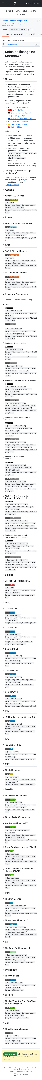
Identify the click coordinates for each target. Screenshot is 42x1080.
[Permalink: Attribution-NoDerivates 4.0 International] (3, 457)
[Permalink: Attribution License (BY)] (3, 823)
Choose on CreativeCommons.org (18, 300)
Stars (31, 34)
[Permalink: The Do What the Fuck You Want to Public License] (3, 1002)
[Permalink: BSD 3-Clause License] (3, 251)
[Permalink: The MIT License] (3, 770)
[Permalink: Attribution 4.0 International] (3, 343)
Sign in (28, 3)
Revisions (18, 34)
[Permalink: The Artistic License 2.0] (3, 920)
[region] (21, 547)
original (25, 180)
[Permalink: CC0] (3, 304)
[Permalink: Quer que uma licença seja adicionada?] (3, 171)
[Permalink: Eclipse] (3, 574)
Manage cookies (24, 1069)
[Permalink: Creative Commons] (3, 294)
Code (7, 34)
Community (30, 1068)
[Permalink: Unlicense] (3, 969)
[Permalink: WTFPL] (3, 995)
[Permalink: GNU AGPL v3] (3, 649)
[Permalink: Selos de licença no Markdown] (3, 53)
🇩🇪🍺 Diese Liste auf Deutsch (19, 113)
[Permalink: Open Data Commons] (3, 817)
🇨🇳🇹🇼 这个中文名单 (15, 110)
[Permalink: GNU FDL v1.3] (3, 691)
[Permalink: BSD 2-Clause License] (3, 272)
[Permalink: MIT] (3, 764)
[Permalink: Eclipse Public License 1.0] (3, 580)
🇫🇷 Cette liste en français (18, 107)
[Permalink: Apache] (3, 189)
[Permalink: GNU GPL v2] (3, 627)
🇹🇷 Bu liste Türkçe (15, 127)
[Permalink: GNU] (3, 602)
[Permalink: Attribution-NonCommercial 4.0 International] (3, 418)
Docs (36, 1068)
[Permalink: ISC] (3, 738)
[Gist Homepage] (15, 3)
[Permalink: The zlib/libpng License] (3, 1029)
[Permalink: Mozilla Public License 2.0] (3, 795)
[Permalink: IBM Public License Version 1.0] (3, 717)
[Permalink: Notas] (3, 79)
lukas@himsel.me (12, 185)
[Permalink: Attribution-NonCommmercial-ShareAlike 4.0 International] (3, 497)
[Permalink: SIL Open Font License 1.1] (3, 948)
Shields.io (28, 135)
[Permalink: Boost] (3, 217)
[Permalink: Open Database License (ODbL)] (3, 847)
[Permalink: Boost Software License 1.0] (3, 223)
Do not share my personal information (21, 1071)
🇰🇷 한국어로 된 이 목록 (16, 116)
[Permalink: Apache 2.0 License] (3, 195)
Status (23, 1068)
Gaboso (5, 21)
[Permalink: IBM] (3, 711)
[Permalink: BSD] (3, 245)
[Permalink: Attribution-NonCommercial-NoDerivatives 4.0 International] (3, 536)
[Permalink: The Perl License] (3, 899)
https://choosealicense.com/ (19, 163)
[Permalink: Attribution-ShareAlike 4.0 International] (3, 380)
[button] (29, 29)
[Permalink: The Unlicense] (3, 975)
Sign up (36, 3)
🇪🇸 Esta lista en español (17, 124)
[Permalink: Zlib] (3, 1022)
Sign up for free (10, 1054)
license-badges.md (18, 21)
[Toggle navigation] (3, 3)
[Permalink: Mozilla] (3, 789)
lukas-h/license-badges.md (16, 24)
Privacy (11, 1068)
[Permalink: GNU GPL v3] (3, 608)
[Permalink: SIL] (3, 942)
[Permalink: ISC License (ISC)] (3, 745)
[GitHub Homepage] (15, 1074)
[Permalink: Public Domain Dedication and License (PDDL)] (3, 870)
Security (17, 1068)
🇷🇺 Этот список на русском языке (22, 119)
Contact (15, 1069)
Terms (6, 1068)
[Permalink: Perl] (3, 892)
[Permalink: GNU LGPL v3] (3, 670)
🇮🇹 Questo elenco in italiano (19, 121)
